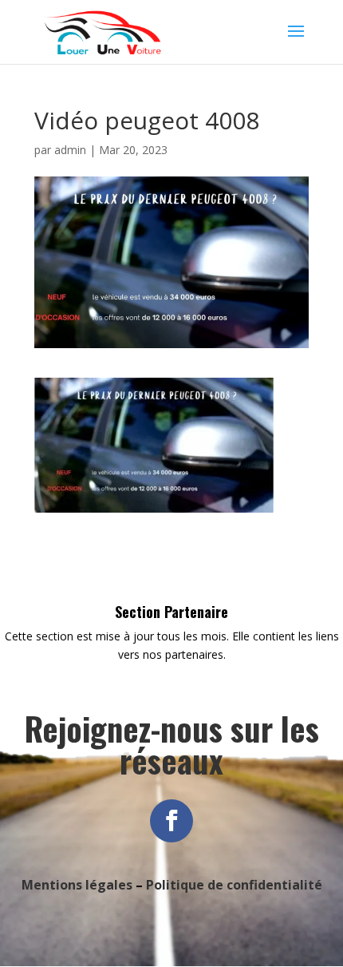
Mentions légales (77, 885)
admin (70, 149)
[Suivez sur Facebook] (171, 820)
